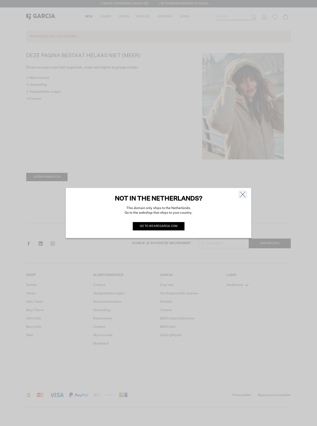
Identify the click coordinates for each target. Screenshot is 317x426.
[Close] (243, 194)
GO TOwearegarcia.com (159, 226)
